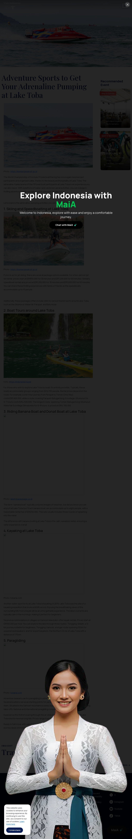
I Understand (14, 830)
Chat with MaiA (64, 224)
